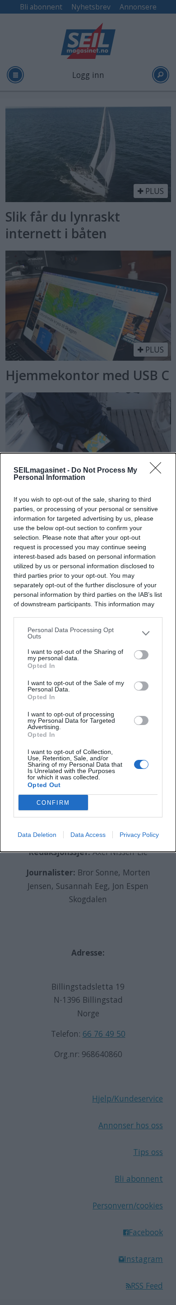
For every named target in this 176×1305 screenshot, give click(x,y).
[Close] (158, 470)
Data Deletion (37, 834)
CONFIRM (53, 802)
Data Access (88, 834)
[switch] (141, 654)
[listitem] (88, 633)
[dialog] (88, 652)
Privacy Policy (139, 834)
